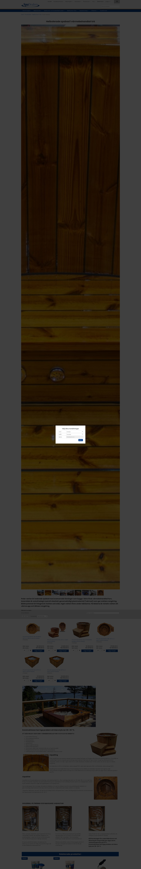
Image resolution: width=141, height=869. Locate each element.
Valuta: (60, 437)
